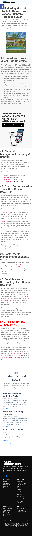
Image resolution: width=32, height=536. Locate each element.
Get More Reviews (8, 508)
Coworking (20, 501)
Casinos (19, 491)
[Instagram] (7, 476)
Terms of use (20, 508)
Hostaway (7, 179)
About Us (6, 483)
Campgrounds (21, 496)
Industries (20, 480)
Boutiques (19, 486)
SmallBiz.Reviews (15, 353)
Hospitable (4, 212)
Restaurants (20, 481)
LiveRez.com (12, 357)
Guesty (3, 231)
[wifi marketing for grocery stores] (12, 463)
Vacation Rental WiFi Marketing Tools (12, 395)
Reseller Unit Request (7, 515)
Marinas (19, 493)
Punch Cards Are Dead (13, 429)
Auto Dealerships (21, 502)
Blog (4, 488)
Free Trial (6, 481)
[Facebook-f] (4, 476)
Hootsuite (26, 265)
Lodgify (6, 177)
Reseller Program (8, 513)
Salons (19, 489)
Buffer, (21, 265)
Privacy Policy (21, 510)
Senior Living (20, 498)
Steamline (19, 357)
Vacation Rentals (21, 483)
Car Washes (20, 488)
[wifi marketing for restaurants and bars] (9, 2)
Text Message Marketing (7, 510)
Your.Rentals (8, 181)
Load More (16, 445)
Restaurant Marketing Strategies (13, 412)
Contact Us (6, 484)
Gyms (18, 499)
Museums (19, 494)
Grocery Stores (21, 484)
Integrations (6, 486)
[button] (2, 6)
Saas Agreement (21, 511)
